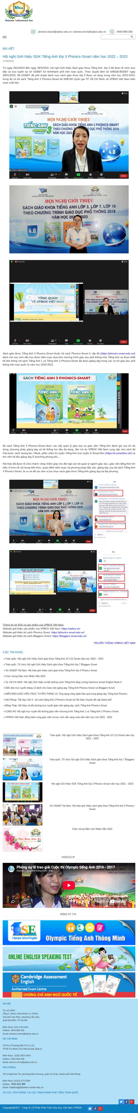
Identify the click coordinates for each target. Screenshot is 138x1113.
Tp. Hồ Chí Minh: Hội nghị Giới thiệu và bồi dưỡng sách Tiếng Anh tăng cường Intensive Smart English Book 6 (63, 682)
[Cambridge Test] (69, 984)
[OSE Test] (69, 932)
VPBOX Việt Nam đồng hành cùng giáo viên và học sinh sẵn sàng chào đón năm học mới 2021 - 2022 (58, 717)
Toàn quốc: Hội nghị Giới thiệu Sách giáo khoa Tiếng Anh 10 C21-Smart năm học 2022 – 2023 (54, 658)
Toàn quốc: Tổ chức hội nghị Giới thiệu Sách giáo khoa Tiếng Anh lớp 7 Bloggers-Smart (51, 664)
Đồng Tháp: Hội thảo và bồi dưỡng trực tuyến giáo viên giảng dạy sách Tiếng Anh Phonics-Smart (56, 705)
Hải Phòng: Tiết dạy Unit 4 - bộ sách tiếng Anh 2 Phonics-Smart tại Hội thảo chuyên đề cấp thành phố (58, 699)
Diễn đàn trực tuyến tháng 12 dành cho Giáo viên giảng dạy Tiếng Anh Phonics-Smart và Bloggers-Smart (60, 688)
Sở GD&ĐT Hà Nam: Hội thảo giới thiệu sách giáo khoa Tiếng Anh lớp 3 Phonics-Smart (51, 670)
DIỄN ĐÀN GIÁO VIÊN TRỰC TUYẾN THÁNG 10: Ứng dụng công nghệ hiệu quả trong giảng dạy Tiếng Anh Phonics (66, 693)
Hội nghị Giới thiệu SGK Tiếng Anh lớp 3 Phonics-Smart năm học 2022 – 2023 (92, 783)
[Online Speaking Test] (69, 958)
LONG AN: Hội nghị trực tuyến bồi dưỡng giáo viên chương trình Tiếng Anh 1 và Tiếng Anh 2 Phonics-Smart (62, 711)
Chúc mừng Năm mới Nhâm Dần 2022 (25, 676)
